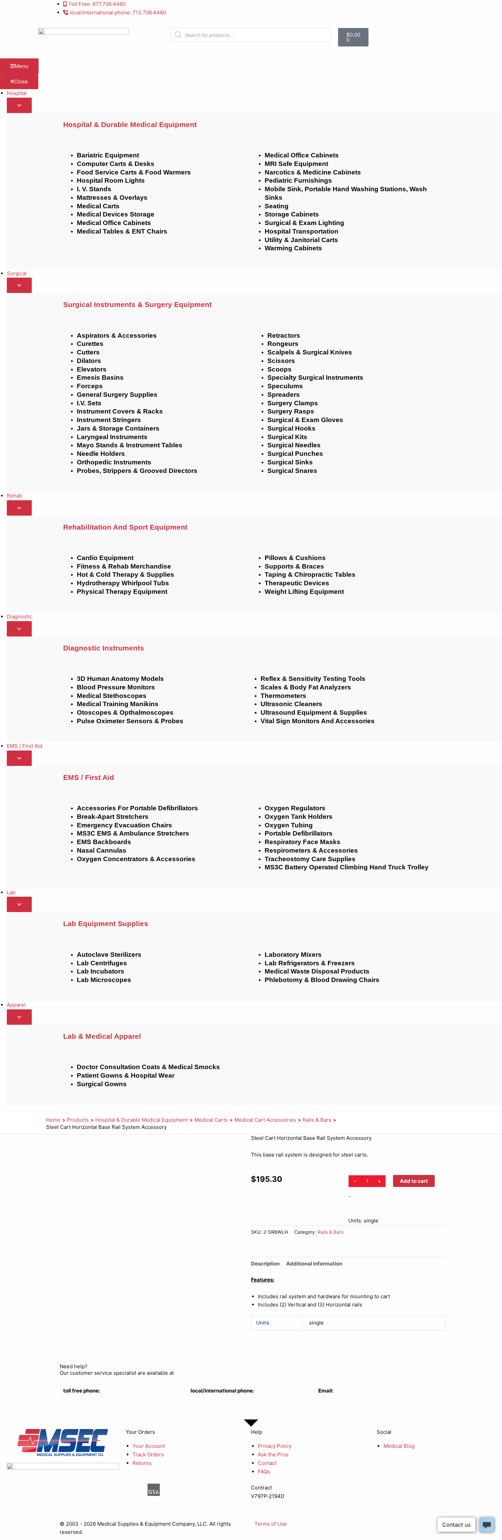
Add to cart (414, 1181)
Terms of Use (270, 1524)
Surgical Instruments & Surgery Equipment (137, 304)
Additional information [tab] (314, 1263)
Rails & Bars (331, 1232)
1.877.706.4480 (81, 1399)
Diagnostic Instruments (103, 648)
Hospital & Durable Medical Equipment (130, 124)
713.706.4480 (207, 1399)
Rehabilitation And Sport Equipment (125, 527)
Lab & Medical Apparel (102, 1036)
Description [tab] (265, 1263)
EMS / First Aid (88, 777)
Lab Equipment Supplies (105, 923)
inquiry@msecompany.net (349, 1399)
